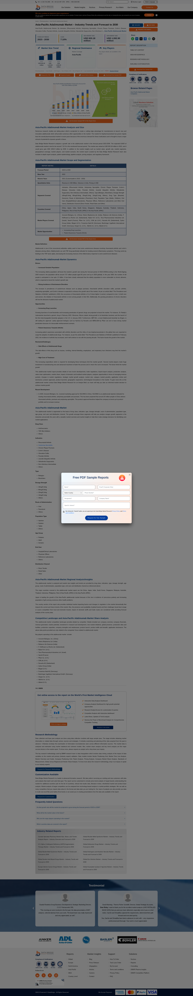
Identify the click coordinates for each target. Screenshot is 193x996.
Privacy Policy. (116, 511)
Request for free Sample (96, 518)
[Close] (130, 475)
